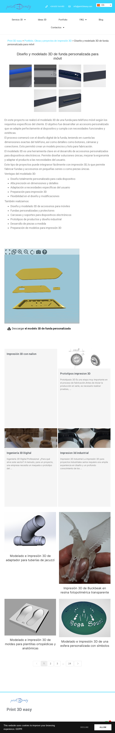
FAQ (82, 19)
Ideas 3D (42, 19)
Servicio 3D (17, 19)
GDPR (19, 729)
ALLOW (103, 727)
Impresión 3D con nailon (21, 353)
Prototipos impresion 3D (75, 373)
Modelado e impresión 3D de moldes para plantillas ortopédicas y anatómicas (30, 617)
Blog (101, 19)
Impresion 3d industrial (74, 452)
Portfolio (63, 19)
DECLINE (84, 727)
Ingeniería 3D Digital (19, 452)
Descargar (41, 328)
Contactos (56, 27)
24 (69, 663)
